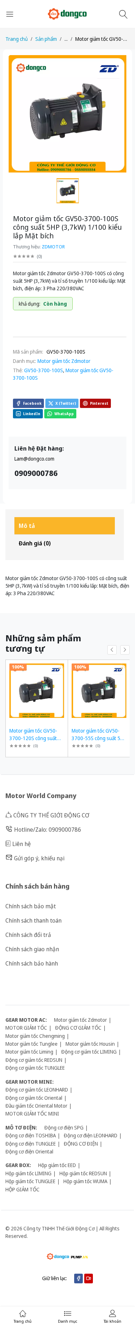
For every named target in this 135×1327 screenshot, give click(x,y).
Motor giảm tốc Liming (29, 1051)
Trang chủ (16, 38)
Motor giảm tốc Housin (90, 1043)
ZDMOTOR (53, 246)
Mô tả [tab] (27, 526)
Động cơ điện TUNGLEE (30, 1143)
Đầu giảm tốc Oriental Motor (36, 1105)
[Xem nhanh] (61, 666)
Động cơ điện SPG (64, 1127)
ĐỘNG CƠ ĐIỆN (81, 1143)
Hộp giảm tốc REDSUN (83, 1173)
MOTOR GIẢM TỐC (26, 1027)
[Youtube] (88, 1278)
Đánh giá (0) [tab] (35, 543)
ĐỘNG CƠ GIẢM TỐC (78, 1027)
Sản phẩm (46, 38)
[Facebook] (78, 1278)
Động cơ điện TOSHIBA (30, 1135)
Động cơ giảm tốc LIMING (89, 1051)
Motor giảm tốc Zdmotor (63, 361)
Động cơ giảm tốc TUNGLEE (35, 1067)
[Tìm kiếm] (124, 14)
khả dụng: (29, 303)
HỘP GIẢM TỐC (22, 1189)
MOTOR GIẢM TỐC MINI (32, 1113)
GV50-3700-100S (43, 370)
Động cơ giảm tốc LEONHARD (36, 1089)
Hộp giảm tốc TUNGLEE (30, 1181)
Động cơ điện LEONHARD (90, 1135)
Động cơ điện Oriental (29, 1151)
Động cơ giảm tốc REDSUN (33, 1059)
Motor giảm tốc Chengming (35, 1035)
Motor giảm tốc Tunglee (31, 1043)
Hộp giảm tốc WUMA (85, 1181)
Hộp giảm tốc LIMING (28, 1173)
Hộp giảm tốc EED (57, 1165)
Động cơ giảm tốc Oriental (33, 1097)
